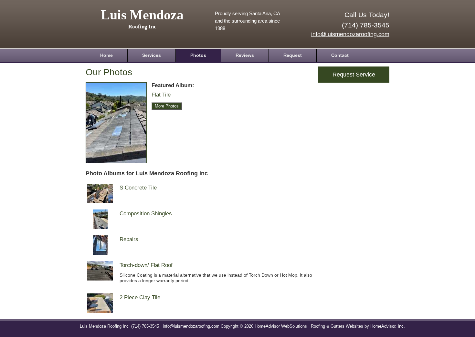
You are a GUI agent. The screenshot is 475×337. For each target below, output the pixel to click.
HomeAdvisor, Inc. (387, 326)
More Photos (167, 106)
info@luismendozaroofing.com (350, 34)
